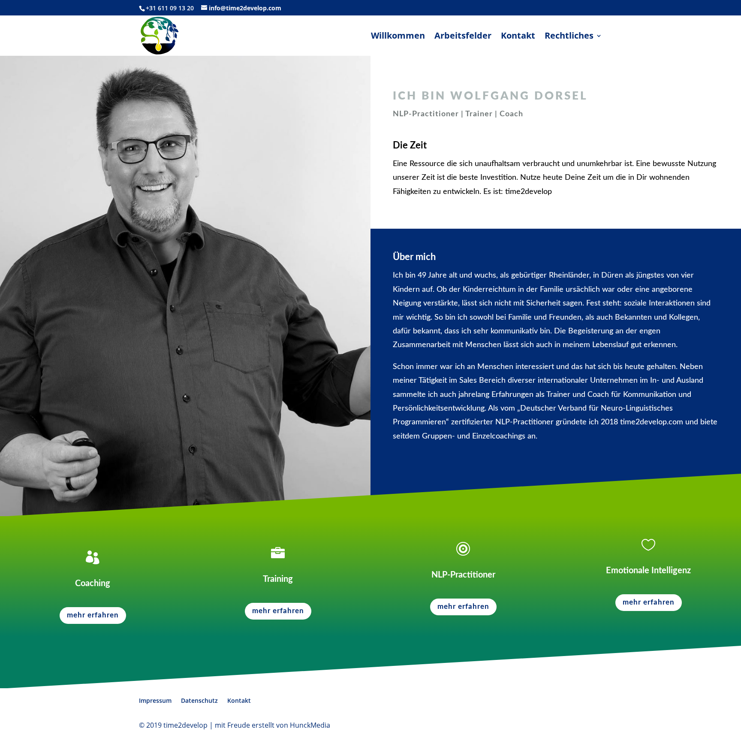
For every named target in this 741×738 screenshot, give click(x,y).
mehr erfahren (93, 615)
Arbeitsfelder (462, 37)
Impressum (155, 700)
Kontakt (518, 37)
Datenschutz (199, 700)
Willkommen (398, 37)
